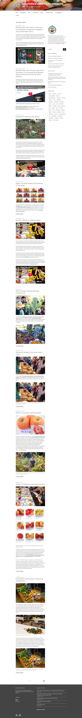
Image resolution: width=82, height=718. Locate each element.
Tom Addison (51, 118)
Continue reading (19, 213)
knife (57, 107)
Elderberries (56, 101)
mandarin (63, 109)
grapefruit (63, 105)
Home (17, 12)
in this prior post (34, 263)
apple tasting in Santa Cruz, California (24, 206)
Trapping (56, 118)
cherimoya (58, 97)
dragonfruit (51, 101)
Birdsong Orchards (37, 318)
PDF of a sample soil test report (22, 109)
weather (50, 120)
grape (59, 105)
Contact (17, 15)
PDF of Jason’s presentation (22, 106)
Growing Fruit (23, 12)
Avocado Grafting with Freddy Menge (55, 85)
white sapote (55, 120)
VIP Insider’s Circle (49, 12)
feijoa (54, 103)
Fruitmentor (61, 103)
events (50, 103)
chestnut (63, 97)
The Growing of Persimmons (56, 56)
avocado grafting (52, 95)
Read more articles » (41, 709)
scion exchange (30, 553)
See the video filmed (27, 556)
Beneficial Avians (52, 97)
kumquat (61, 107)
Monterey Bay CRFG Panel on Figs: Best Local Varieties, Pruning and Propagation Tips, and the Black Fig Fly (29, 29)
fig (56, 103)
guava (50, 107)
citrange (50, 99)
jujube (53, 107)
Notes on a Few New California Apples (28, 413)
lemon (50, 109)
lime (53, 109)
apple (50, 93)
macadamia (58, 109)
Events (41, 12)
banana (58, 95)
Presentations (35, 12)
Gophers (50, 105)
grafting (54, 105)
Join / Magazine (58, 12)
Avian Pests (54, 93)
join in (63, 43)
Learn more (58, 43)
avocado (59, 93)
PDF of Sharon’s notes (20, 107)
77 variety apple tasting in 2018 (38, 436)
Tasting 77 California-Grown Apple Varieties (30, 484)
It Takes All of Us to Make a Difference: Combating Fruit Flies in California (50, 690)
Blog (29, 12)
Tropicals (61, 118)
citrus (54, 99)
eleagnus (62, 101)
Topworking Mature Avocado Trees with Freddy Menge (47, 698)
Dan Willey (59, 99)
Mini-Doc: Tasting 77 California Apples (28, 220)
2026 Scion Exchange (58, 58)
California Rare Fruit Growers (42, 4)
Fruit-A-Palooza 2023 (52, 87)
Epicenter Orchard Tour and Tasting (27, 117)
